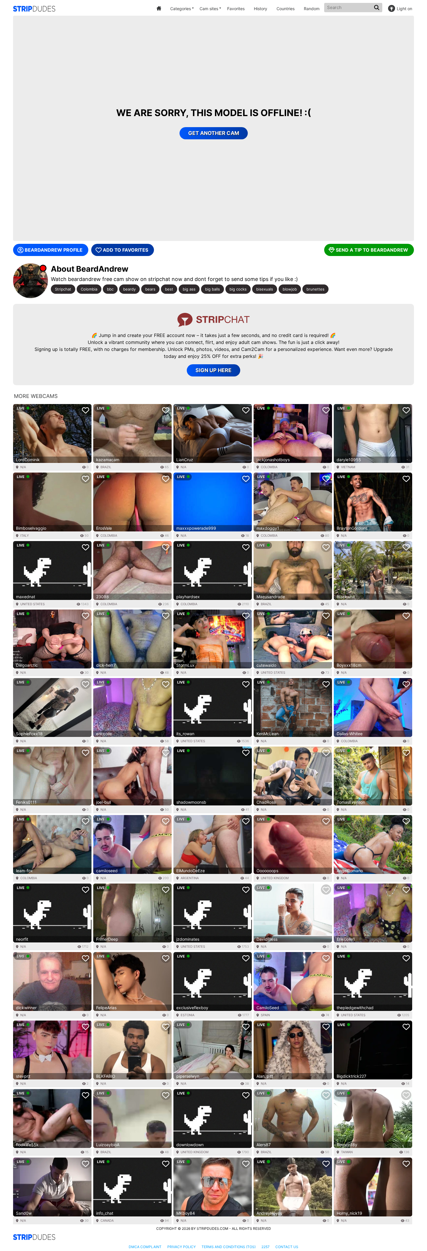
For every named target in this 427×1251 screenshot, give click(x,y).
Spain (265, 1015)
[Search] (377, 7)
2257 (265, 1247)
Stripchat (63, 289)
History (260, 8)
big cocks (238, 289)
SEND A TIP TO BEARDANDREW (372, 250)
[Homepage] (34, 9)
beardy (129, 289)
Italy (24, 535)
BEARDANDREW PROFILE (53, 250)
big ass (189, 289)
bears (150, 289)
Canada (107, 1220)
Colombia (89, 289)
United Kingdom (275, 878)
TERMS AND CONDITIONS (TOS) (229, 1247)
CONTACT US (286, 1247)
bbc (110, 289)
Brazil (106, 467)
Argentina (190, 878)
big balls (212, 289)
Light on (404, 8)
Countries (286, 8)
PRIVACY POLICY (181, 1247)
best (169, 289)
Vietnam (348, 467)
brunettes (315, 289)
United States (32, 604)
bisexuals (264, 289)
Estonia (187, 1015)
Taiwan (347, 1152)
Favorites (236, 8)
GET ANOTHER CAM (213, 133)
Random (312, 8)
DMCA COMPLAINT (145, 1247)
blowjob (290, 289)
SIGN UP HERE (213, 370)
